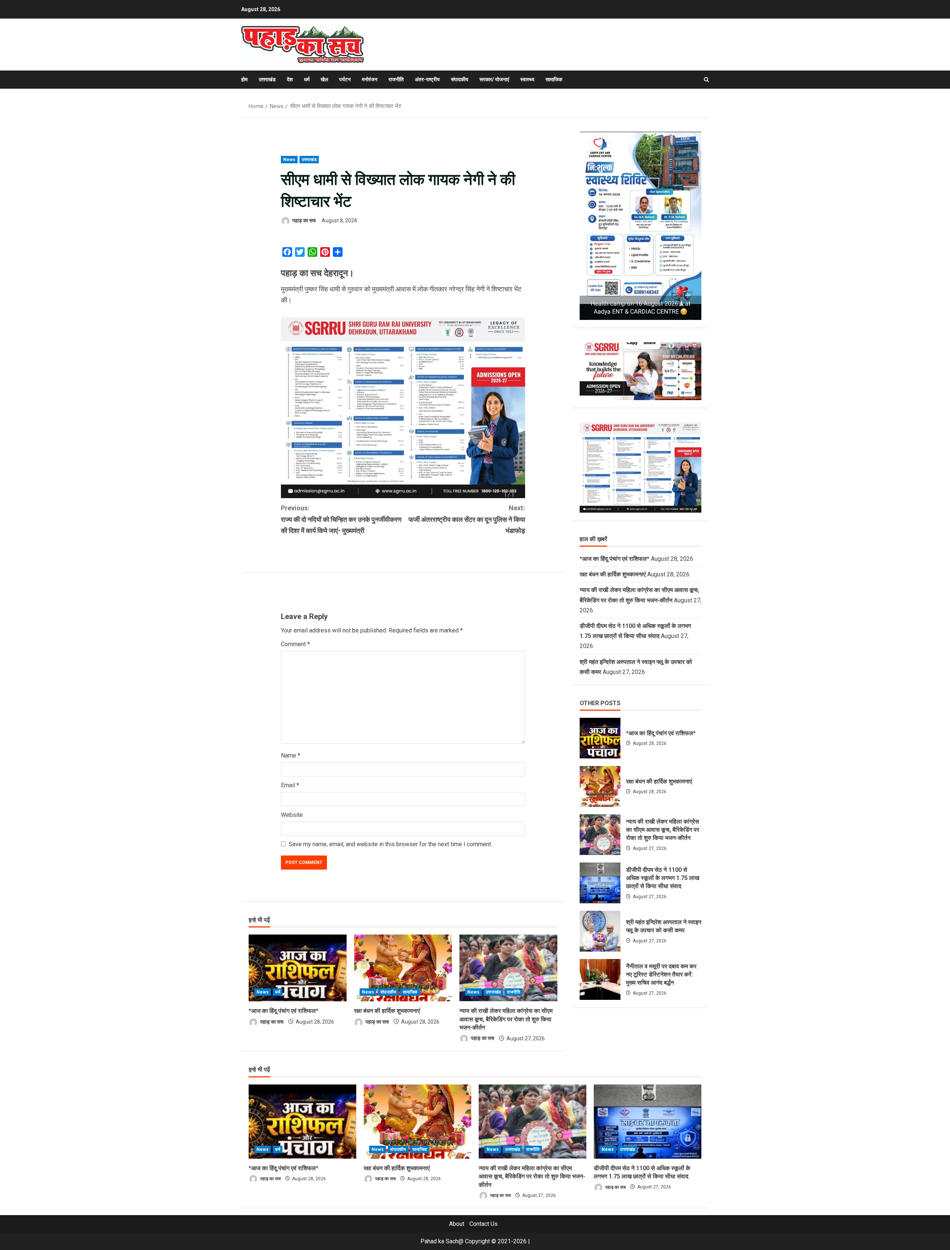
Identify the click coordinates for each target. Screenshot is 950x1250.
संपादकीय (459, 79)
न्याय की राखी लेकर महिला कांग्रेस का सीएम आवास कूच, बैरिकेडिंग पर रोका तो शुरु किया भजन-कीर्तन (506, 1019)
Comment (295, 644)
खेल (324, 79)
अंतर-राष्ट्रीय (427, 79)
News (289, 159)
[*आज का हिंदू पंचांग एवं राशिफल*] (298, 968)
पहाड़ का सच (303, 220)
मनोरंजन (369, 79)
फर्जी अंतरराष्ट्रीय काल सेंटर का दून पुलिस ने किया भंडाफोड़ (467, 519)
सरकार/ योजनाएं (494, 79)
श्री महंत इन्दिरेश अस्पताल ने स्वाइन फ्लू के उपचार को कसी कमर (600, 931)
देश (290, 79)
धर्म (306, 79)
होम (244, 79)
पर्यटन (345, 79)
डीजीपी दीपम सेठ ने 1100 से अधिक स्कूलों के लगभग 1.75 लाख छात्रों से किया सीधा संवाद (600, 883)
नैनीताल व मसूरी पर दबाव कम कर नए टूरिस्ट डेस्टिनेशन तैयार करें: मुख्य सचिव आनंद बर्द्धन (600, 979)
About (456, 1223)
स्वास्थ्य (527, 79)
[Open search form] (706, 79)
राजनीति (396, 79)
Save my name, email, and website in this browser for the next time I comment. (390, 844)
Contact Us (483, 1223)
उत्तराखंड (267, 79)
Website (292, 814)
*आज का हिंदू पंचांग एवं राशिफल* (283, 1010)
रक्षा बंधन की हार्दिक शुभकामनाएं (387, 1010)
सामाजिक (554, 79)
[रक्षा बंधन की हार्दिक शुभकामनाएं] (403, 968)
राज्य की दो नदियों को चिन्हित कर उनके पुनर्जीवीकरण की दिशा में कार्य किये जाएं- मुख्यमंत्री (341, 519)
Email (290, 785)
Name (290, 755)
